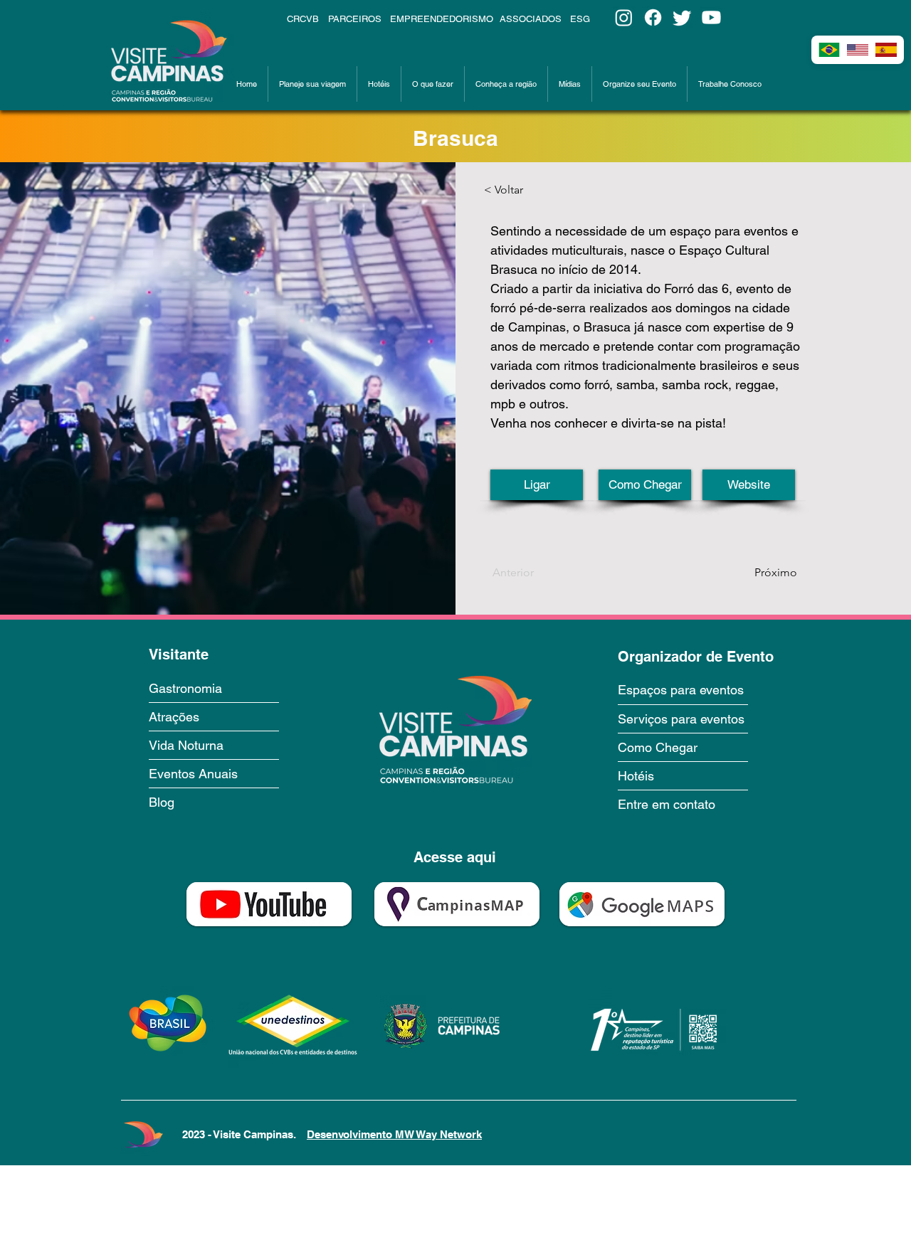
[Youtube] (711, 17)
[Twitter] (682, 17)
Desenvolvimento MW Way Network (394, 1134)
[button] (312, 84)
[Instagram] (624, 17)
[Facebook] (653, 17)
